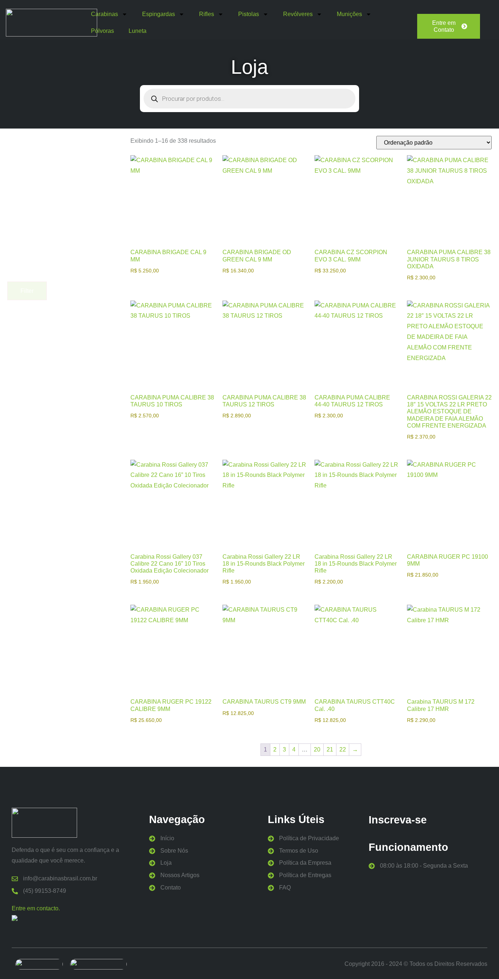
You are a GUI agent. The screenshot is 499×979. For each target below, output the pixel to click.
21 (330, 749)
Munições (349, 14)
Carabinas (104, 14)
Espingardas (158, 14)
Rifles (206, 14)
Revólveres (298, 14)
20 (317, 749)
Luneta (137, 31)
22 (342, 749)
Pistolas (248, 14)
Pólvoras (102, 31)
